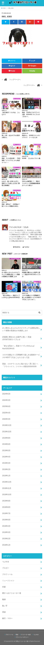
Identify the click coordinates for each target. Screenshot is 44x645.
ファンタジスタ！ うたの (18, 227)
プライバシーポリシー (22, 637)
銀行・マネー (7, 618)
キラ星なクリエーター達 (21, 641)
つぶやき (5, 562)
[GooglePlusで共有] (30, 22)
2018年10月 (6, 494)
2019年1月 (6, 476)
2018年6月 (6, 520)
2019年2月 (6, 469)
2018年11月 (6, 488)
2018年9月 (6, 501)
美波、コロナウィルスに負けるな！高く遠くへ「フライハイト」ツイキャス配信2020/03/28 (20, 365)
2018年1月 (6, 545)
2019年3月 (6, 463)
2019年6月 (6, 444)
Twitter (26, 247)
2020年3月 (6, 419)
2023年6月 (6, 406)
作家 (4, 587)
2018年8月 (6, 507)
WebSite (17, 247)
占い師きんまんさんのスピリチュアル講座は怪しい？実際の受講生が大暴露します (21, 329)
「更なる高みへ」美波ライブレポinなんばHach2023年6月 (18, 347)
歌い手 (4, 606)
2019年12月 (6, 425)
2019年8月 (6, 438)
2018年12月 (6, 482)
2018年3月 (6, 532)
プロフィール (7, 574)
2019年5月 (6, 450)
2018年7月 (6, 513)
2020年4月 (6, 413)
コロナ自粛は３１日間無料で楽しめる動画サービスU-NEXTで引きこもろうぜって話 (21, 356)
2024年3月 (6, 400)
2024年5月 (6, 394)
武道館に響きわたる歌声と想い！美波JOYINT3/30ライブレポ (16, 338)
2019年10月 (6, 432)
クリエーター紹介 (26, 634)
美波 (4, 612)
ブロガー (5, 568)
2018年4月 (6, 526)
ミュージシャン (8, 580)
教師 (4, 599)
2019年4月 (6, 457)
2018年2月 (6, 539)
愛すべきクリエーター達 (11, 593)
